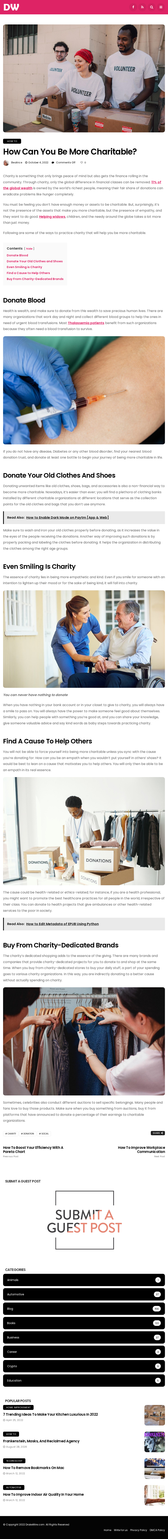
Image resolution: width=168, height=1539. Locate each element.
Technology (14, 1460)
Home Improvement (18, 1407)
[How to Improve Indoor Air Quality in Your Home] (154, 1495)
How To (12, 141)
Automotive (13, 1487)
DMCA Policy (157, 1530)
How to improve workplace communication (141, 1152)
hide (29, 248)
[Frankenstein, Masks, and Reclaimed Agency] (154, 1442)
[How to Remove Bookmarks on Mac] (154, 1468)
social (45, 1133)
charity (12, 1133)
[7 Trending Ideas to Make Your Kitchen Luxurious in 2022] (154, 1415)
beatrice (16, 162)
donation (28, 1133)
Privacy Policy (138, 1530)
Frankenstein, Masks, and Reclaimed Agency (41, 1441)
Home (107, 1530)
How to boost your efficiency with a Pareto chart (33, 1152)
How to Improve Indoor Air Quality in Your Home (43, 1494)
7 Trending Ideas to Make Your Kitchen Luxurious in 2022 (50, 1414)
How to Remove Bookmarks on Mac (33, 1467)
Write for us (121, 1530)
